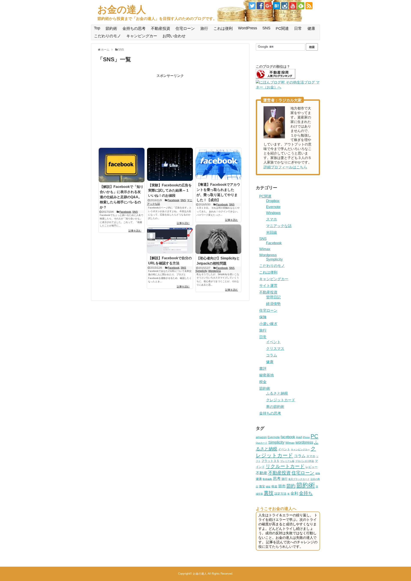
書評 (263, 369)
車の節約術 (275, 407)
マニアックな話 (279, 226)
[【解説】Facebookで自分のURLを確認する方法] (170, 240)
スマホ (271, 219)
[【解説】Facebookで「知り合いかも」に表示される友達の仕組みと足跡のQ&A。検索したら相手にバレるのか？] (121, 165)
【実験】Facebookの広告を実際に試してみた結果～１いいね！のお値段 (170, 190)
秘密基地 (266, 375)
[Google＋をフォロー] (268, 5)
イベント (273, 342)
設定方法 (280, 493)
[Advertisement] (133, 108)
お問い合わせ (174, 36)
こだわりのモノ (107, 36)
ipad (299, 437)
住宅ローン (185, 28)
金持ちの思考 (134, 28)
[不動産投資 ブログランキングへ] (275, 78)
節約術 (111, 28)
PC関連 (282, 28)
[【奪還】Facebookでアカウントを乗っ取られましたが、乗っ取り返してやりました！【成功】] (218, 164)
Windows (273, 213)
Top (97, 28)
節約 (290, 485)
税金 (263, 382)
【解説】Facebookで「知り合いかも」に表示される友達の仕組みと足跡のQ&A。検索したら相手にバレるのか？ (121, 197)
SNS (266, 28)
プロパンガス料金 (304, 461)
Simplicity (276, 442)
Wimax (264, 249)
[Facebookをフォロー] (260, 5)
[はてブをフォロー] (276, 5)
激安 (262, 486)
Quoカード (261, 443)
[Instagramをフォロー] (284, 5)
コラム (271, 355)
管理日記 (273, 297)
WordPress (247, 28)
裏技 (269, 493)
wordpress (304, 442)
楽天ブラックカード (299, 479)
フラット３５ (270, 461)
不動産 (261, 473)
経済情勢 (273, 304)
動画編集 (267, 479)
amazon (261, 437)
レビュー (311, 467)
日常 (298, 28)
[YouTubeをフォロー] (292, 5)
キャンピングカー (141, 36)
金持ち (306, 493)
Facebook (125, 211)
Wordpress (214, 271)
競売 (282, 486)
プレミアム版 (287, 461)
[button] (121, 165)
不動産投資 (160, 28)
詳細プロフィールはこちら (285, 167)
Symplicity (201, 271)
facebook (288, 437)
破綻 (268, 486)
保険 (263, 317)
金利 (294, 493)
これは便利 (223, 28)
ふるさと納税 (277, 393)
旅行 (204, 28)
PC (314, 436)
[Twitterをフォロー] (252, 5)
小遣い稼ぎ (268, 324)
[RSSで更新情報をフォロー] (309, 5)
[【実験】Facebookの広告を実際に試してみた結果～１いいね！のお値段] (170, 164)
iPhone (306, 437)
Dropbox (273, 201)
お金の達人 (121, 9)
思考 (277, 478)
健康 (311, 28)
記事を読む (134, 230)
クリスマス (275, 349)
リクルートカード (285, 466)
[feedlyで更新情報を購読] (300, 5)
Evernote (273, 207)
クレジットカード (280, 400)
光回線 (271, 233)
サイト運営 (268, 286)
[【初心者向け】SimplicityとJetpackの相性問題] (218, 239)
